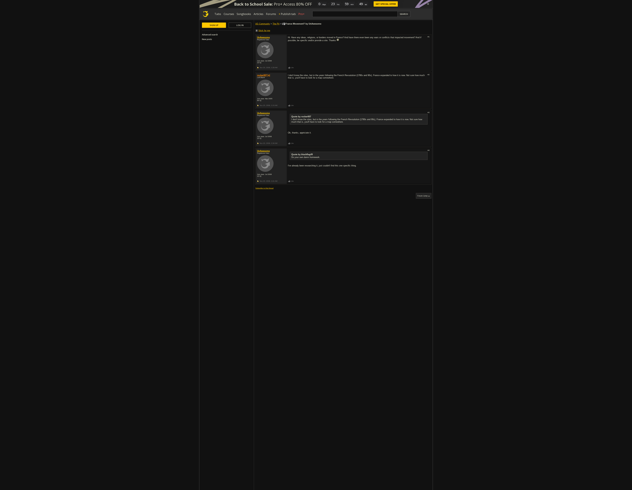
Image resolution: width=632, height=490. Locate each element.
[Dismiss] (428, 4)
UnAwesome (263, 37)
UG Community (262, 24)
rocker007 (262, 75)
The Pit (276, 24)
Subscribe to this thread (264, 188)
